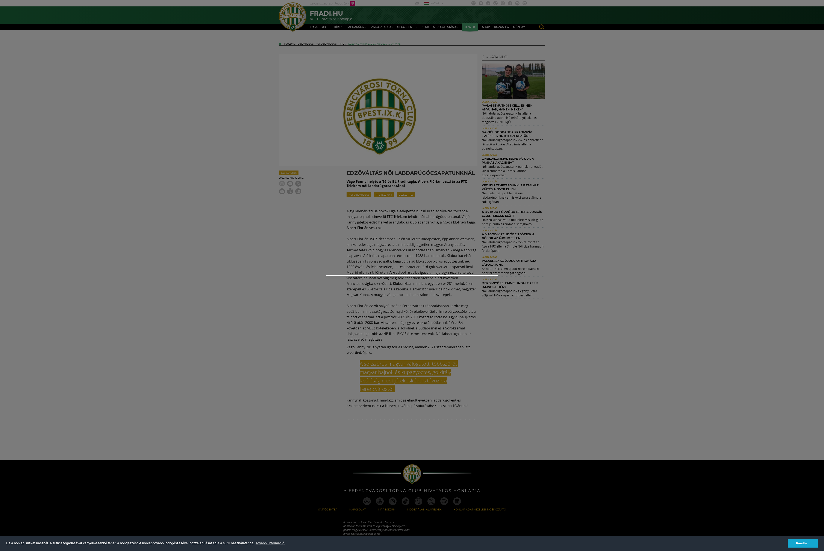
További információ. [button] (270, 543)
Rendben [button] (802, 543)
